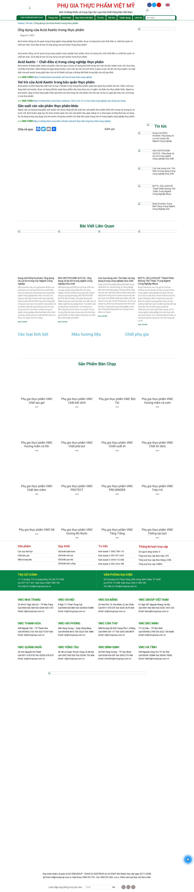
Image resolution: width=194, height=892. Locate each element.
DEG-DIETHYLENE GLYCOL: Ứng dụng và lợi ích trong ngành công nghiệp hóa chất (163, 154)
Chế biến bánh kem (66, 551)
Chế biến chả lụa (65, 555)
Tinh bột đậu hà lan (27, 339)
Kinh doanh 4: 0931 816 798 (111, 564)
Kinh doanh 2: (104, 555)
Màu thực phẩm (79, 347)
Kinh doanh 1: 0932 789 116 (111, 551)
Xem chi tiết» (22, 322)
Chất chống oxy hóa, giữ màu (86, 343)
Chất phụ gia (23, 555)
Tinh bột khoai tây (27, 347)
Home (21, 23)
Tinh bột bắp (24, 343)
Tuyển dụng (125, 17)
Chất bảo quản (132, 343)
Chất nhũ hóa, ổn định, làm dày (140, 351)
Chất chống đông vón (136, 339)
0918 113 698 (117, 560)
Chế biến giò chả (65, 559)
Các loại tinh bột (25, 551)
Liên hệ (138, 17)
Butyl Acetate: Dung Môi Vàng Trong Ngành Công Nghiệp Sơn (164, 206)
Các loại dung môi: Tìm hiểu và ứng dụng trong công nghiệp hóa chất (164, 171)
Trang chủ (53, 17)
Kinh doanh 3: (104, 560)
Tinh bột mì (23, 351)
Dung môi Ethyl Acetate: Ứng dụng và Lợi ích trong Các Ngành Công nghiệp (163, 137)
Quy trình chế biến (84, 17)
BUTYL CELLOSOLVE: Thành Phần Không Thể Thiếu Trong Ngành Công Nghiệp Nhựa (164, 190)
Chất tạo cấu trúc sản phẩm (139, 347)
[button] (26, 546)
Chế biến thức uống (66, 563)
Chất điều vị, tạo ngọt (82, 339)
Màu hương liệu (25, 559)
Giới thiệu (66, 17)
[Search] (173, 18)
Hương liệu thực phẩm (83, 351)
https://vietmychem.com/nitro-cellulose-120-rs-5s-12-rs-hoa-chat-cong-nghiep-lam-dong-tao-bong (79, 101)
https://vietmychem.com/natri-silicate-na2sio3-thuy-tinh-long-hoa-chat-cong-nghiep (72, 121)
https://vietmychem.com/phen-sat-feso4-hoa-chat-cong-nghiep (62, 77)
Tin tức (100, 17)
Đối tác (111, 17)
